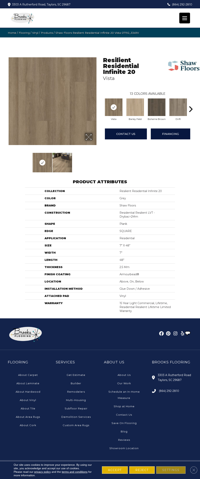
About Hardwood (28, 391)
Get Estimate (76, 374)
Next (95, 161)
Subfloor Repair (76, 408)
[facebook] (161, 334)
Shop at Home (124, 406)
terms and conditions (75, 471)
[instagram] (174, 334)
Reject (142, 470)
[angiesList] (188, 334)
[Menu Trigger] (184, 18)
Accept (115, 470)
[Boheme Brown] (156, 107)
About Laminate (27, 383)
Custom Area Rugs (76, 425)
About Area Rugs (28, 416)
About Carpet (28, 374)
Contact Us (125, 134)
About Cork (28, 425)
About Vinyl (28, 400)
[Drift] (178, 107)
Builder (76, 383)
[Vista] (113, 107)
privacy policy (42, 471)
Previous (10, 161)
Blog (124, 431)
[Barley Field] (135, 107)
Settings (170, 470)
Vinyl (35, 32)
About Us (124, 374)
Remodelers (76, 391)
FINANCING (170, 134)
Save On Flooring (124, 423)
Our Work (124, 383)
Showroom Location (124, 448)
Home (12, 32)
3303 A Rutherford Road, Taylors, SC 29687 (41, 4)
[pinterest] (168, 334)
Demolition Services (76, 416)
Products (47, 32)
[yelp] (181, 334)
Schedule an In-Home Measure (124, 394)
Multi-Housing (76, 400)
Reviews (124, 439)
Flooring (24, 32)
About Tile (28, 408)
